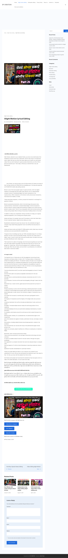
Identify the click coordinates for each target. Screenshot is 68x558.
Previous (9, 469)
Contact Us (51, 2)
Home (15, 2)
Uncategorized (52, 76)
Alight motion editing (22, 2)
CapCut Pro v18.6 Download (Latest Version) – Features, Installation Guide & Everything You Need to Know (57, 39)
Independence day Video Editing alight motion (23, 488)
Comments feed (52, 89)
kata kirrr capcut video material (55, 47)
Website (8, 530)
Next (38, 469)
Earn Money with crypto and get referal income (10, 488)
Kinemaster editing (31, 2)
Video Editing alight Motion (34, 466)
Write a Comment (25, 122)
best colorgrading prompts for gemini (56, 54)
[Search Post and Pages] (65, 4)
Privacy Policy (39, 2)
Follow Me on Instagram (11, 424)
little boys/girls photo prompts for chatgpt (57, 44)
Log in (50, 85)
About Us (46, 2)
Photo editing (51, 72)
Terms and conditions (18, 6)
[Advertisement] (34, 17)
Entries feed (51, 87)
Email (8, 524)
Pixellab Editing (52, 74)
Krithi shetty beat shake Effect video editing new (36, 488)
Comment (9, 506)
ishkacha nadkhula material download (56, 51)
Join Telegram (9, 428)
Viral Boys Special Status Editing (14, 466)
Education (51, 68)
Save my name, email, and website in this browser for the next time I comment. (21, 537)
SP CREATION (6, 5)
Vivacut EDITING (52, 78)
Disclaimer (57, 2)
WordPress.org (52, 91)
